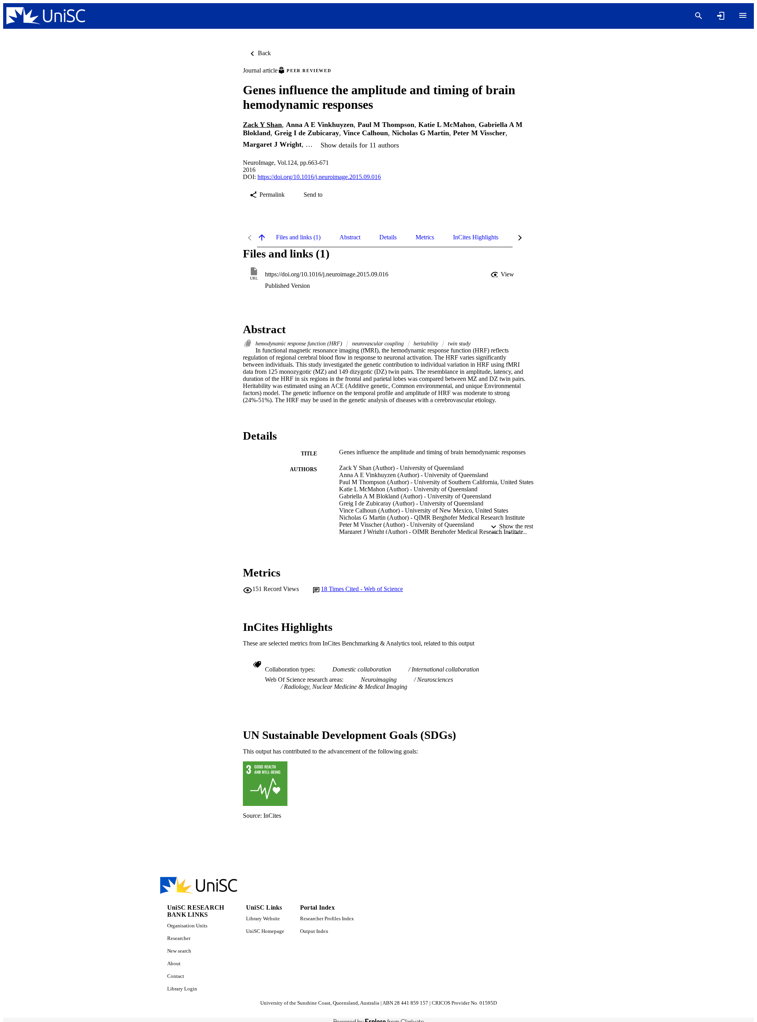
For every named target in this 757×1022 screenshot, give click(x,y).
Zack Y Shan (262, 125)
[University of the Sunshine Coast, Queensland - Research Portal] (45, 16)
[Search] (699, 16)
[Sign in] (721, 16)
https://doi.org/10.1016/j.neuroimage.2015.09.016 (319, 176)
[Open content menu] (743, 15)
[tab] (298, 237)
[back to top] (262, 237)
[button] (503, 274)
